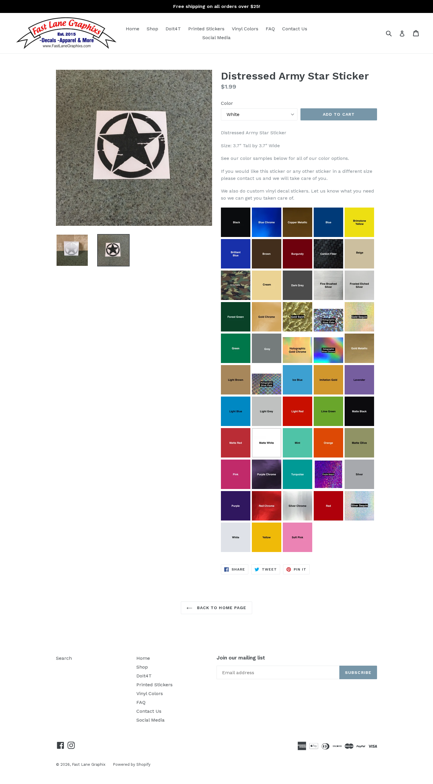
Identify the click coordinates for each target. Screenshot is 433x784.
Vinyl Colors (245, 29)
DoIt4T (173, 29)
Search (64, 658)
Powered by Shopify (132, 764)
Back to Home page (220, 607)
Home (132, 29)
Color (227, 103)
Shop (152, 29)
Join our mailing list (240, 658)
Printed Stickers (206, 29)
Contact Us (294, 29)
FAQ (270, 29)
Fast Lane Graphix (88, 764)
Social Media (216, 37)
